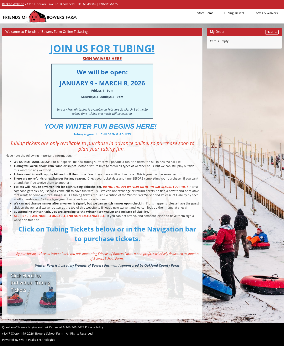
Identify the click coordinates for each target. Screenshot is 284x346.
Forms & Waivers (266, 13)
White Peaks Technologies (37, 340)
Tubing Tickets (234, 13)
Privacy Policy (94, 327)
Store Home (205, 13)
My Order (217, 31)
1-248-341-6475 (73, 327)
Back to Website (13, 4)
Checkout (272, 32)
